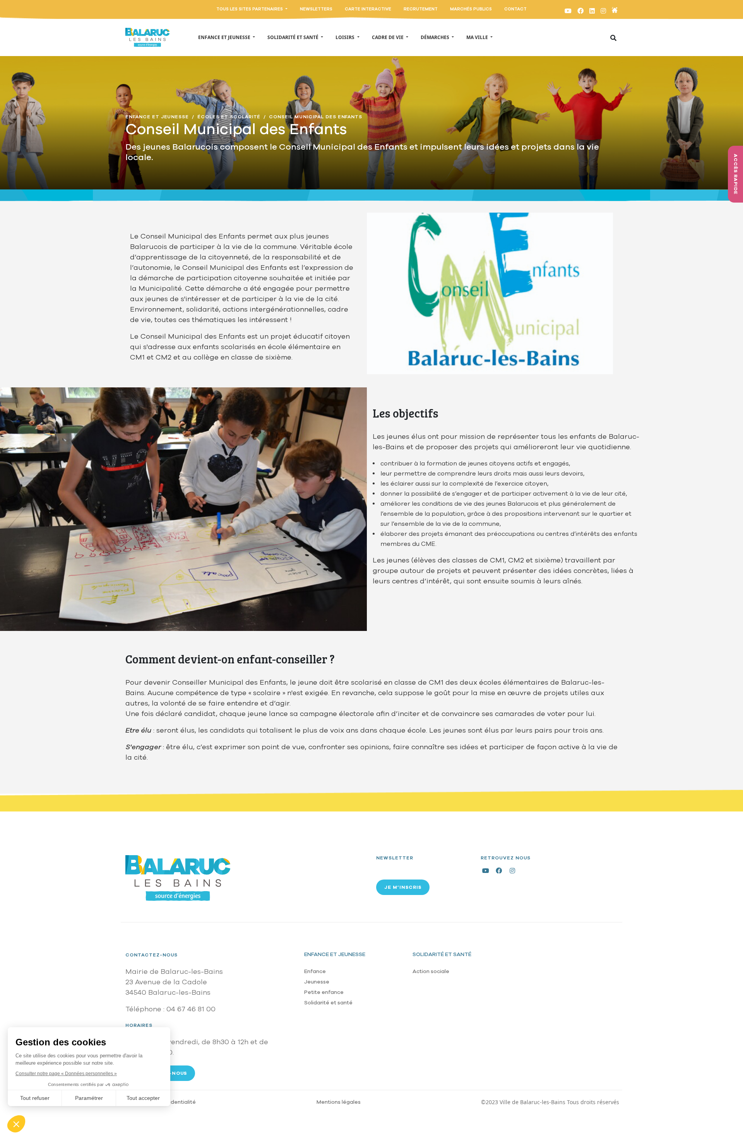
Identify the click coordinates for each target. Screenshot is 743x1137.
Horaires (138, 1025)
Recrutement (421, 9)
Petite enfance (324, 992)
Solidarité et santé (328, 1002)
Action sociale (431, 971)
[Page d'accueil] (147, 37)
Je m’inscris (402, 887)
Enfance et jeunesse (334, 954)
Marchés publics (471, 9)
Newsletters (316, 9)
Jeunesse (316, 981)
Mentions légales (339, 1102)
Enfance (315, 971)
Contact (515, 9)
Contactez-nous (151, 955)
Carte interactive (368, 9)
